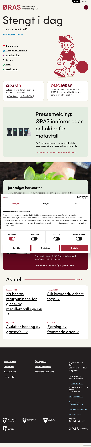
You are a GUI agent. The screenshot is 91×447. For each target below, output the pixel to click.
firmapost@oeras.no (76, 397)
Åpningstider (40, 361)
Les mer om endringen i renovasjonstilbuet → (56, 152)
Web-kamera (10, 371)
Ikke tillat (16, 248)
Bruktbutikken (10, 361)
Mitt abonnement (43, 366)
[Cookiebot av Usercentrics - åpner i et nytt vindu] (78, 197)
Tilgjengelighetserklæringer (78, 409)
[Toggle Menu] (86, 7)
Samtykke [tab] (16, 204)
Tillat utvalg (45, 248)
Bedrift (84, 1)
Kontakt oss (9, 366)
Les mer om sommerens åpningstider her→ (54, 265)
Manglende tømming (44, 371)
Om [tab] (75, 204)
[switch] (34, 238)
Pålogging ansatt (75, 414)
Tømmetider (9, 376)
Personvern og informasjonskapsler (76, 403)
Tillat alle (74, 248)
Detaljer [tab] (46, 204)
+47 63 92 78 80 (77, 384)
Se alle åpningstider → (13, 34)
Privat (76, 1)
